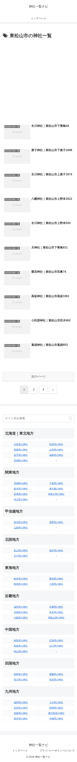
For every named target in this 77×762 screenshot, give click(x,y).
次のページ (38, 376)
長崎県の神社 (21, 713)
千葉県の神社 (56, 483)
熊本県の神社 (21, 718)
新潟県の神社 (21, 522)
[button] (70, 418)
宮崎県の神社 (56, 707)
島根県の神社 (21, 646)
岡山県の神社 (21, 651)
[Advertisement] (38, 80)
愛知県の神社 (56, 578)
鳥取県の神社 (21, 640)
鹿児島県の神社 (56, 713)
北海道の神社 (21, 444)
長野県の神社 (56, 522)
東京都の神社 (56, 488)
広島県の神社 (56, 640)
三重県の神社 (56, 584)
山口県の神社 (56, 646)
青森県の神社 (21, 449)
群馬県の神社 (21, 494)
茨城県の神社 (21, 483)
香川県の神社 (21, 679)
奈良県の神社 (56, 612)
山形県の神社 (56, 449)
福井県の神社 (56, 550)
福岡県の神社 (21, 702)
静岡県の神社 (21, 584)
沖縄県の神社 (56, 718)
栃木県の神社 (21, 488)
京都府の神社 (21, 612)
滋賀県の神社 (21, 607)
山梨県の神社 (21, 527)
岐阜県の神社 (21, 578)
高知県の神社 (56, 679)
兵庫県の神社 (56, 607)
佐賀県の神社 (21, 707)
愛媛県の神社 (56, 674)
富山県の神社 (21, 550)
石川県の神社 (21, 556)
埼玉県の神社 (21, 499)
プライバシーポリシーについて (57, 750)
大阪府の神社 (21, 617)
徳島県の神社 (21, 674)
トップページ (20, 750)
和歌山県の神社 (56, 617)
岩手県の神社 (21, 455)
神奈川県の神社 (56, 494)
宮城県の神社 (21, 460)
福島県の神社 (56, 455)
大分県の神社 (56, 702)
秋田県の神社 (56, 444)
